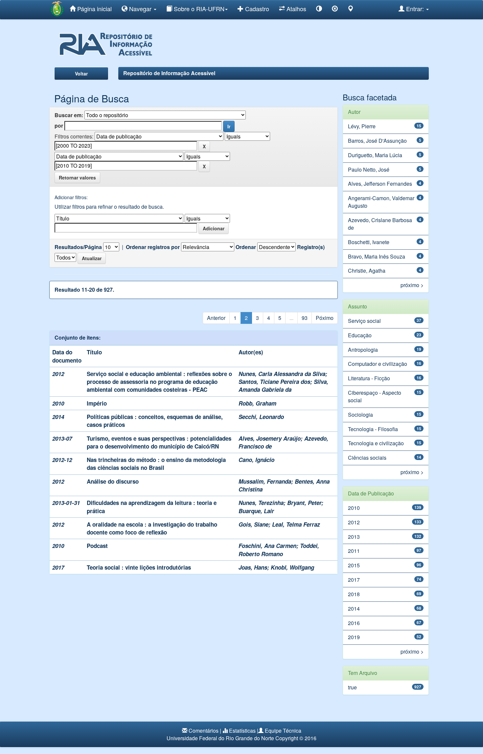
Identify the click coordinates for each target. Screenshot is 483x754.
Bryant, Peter (304, 503)
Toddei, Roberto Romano (279, 549)
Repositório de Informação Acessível (169, 73)
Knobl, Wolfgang (292, 567)
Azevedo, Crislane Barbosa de (380, 223)
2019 (354, 637)
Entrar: (415, 8)
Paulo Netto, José (368, 169)
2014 (354, 608)
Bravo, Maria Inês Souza (376, 256)
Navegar (140, 8)
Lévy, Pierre (362, 126)
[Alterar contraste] (319, 9)
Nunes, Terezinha (261, 503)
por (59, 125)
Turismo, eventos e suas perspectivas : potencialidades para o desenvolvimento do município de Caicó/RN (159, 442)
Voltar (81, 73)
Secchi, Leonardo (261, 417)
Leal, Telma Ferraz (296, 524)
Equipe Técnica (283, 730)
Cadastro (256, 8)
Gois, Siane (253, 524)
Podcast (97, 546)
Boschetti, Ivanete (368, 242)
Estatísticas (242, 730)
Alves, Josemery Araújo (270, 438)
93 (305, 318)
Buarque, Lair (256, 511)
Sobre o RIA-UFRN (198, 8)
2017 (354, 579)
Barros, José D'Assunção (377, 140)
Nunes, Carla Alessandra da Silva (282, 374)
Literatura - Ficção (369, 378)
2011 (354, 551)
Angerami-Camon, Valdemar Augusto (381, 201)
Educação (360, 335)
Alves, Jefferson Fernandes (380, 183)
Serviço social (364, 321)
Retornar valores (77, 177)
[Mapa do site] (350, 9)
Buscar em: (69, 115)
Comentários (203, 730)
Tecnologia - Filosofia (373, 429)
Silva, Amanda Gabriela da (283, 385)
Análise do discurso (113, 481)
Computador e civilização (377, 363)
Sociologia (360, 414)
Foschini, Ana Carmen (267, 546)
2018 (354, 594)
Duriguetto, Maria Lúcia (375, 155)
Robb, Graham (257, 403)
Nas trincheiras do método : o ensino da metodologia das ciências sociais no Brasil (156, 463)
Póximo (325, 318)
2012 (354, 522)
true (352, 687)
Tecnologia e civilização (376, 443)
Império (97, 403)
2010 (354, 508)
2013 (354, 536)
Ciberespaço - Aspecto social (374, 396)
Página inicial (94, 8)
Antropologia (363, 349)
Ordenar (246, 247)
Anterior (216, 318)
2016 (354, 623)
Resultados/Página (78, 247)
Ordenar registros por (153, 247)
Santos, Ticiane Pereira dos (274, 382)
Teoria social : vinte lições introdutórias (139, 567)
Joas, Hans (253, 567)
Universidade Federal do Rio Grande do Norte (220, 738)
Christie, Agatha (366, 270)
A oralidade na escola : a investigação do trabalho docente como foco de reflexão (152, 528)
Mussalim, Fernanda (265, 481)
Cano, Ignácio (256, 460)
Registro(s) (311, 247)
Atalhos (295, 8)
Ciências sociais (367, 457)
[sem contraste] (335, 9)
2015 (354, 565)
